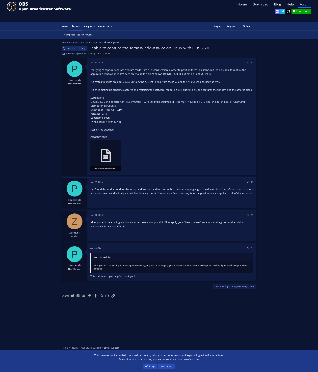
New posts (69, 34)
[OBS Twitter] (282, 11)
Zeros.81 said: (100, 257)
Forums (76, 26)
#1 (252, 62)
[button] (94, 26)
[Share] (247, 63)
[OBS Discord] (277, 11)
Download (260, 4)
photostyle (69, 53)
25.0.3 (100, 53)
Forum (305, 4)
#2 (252, 182)
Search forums (84, 34)
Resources (103, 26)
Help (290, 4)
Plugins (88, 26)
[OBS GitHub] (288, 11)
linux (107, 53)
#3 (252, 215)
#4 (252, 247)
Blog (277, 4)
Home (242, 4)
